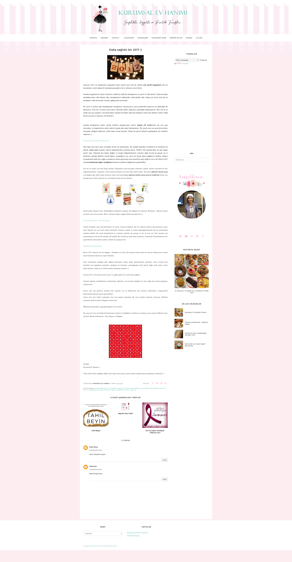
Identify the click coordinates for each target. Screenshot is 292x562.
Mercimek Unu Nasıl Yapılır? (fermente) (195, 345)
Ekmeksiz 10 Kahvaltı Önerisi (195, 312)
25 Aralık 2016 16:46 (95, 450)
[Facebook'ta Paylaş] (153, 383)
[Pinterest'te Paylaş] (161, 383)
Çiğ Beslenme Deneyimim (92, 246)
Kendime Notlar (96, 390)
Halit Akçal (93, 447)
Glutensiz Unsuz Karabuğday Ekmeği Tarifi (195, 334)
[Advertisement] (192, 109)
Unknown (93, 466)
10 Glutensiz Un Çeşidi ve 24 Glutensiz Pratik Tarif (192, 291)
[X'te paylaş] (157, 383)
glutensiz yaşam (115, 388)
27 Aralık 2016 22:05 (95, 469)
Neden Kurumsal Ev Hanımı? (137, 533)
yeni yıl (133, 390)
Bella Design (113, 546)
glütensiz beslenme (149, 388)
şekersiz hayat (123, 390)
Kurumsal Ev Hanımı (95, 546)
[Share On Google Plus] (166, 383)
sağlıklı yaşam (110, 390)
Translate (185, 63)
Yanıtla (165, 460)
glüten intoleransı (131, 388)
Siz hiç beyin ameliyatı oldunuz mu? (96, 141)
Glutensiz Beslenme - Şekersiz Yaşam (96, 220)
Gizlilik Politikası (133, 536)
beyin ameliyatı (101, 388)
